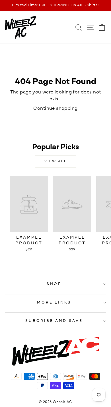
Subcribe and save (54, 321)
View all (55, 161)
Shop (54, 284)
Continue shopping (55, 108)
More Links (54, 302)
